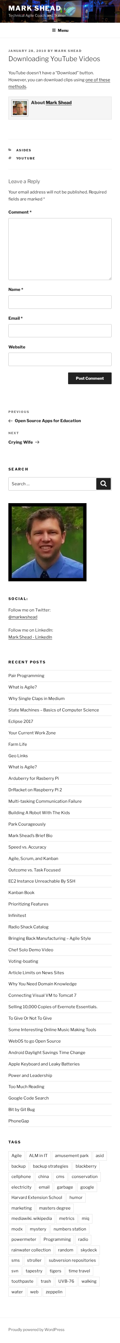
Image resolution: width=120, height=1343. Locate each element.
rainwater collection (31, 1250)
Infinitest (17, 915)
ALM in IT (38, 1155)
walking (89, 1281)
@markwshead (22, 617)
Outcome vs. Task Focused (34, 870)
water (17, 1291)
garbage (65, 1187)
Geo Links (18, 755)
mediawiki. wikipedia (31, 1218)
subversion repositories (72, 1260)
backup (18, 1166)
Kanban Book (21, 892)
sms (15, 1260)
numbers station (70, 1229)
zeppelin (54, 1291)
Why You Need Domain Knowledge (42, 983)
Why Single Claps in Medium (36, 698)
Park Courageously (27, 824)
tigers (55, 1270)
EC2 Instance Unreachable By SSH (41, 881)
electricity (21, 1187)
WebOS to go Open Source (34, 1041)
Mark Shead (34, 8)
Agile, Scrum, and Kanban (33, 858)
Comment (20, 212)
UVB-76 (66, 1281)
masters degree (55, 1208)
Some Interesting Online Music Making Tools (52, 1029)
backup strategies (50, 1166)
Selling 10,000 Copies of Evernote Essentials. (52, 1006)
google (87, 1187)
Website (16, 347)
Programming (57, 1239)
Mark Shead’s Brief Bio (30, 835)
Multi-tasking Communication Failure (45, 801)
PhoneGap (18, 1121)
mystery (38, 1229)
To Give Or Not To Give (30, 1018)
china (43, 1176)
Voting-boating (23, 961)
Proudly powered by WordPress (36, 1329)
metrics (67, 1218)
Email (15, 318)
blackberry (86, 1166)
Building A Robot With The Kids (39, 812)
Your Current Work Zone (32, 732)
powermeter (23, 1239)
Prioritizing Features (28, 904)
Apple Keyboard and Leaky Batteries (44, 1064)
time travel (79, 1270)
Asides (24, 150)
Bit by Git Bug (21, 1109)
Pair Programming (26, 675)
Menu (63, 30)
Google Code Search (28, 1098)
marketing (21, 1208)
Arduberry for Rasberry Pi (33, 778)
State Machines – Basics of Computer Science (53, 710)
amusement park (71, 1155)
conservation (85, 1176)
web (34, 1291)
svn (14, 1270)
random (65, 1250)
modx (17, 1229)
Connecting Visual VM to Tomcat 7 (42, 995)
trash (46, 1281)
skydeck (89, 1250)
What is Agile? (22, 687)
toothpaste (22, 1281)
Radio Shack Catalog (28, 926)
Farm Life (17, 744)
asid (100, 1155)
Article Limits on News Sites (36, 972)
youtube (25, 158)
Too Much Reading (26, 1086)
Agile (16, 1155)
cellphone (21, 1176)
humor (76, 1197)
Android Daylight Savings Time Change (46, 1052)
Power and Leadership (30, 1075)
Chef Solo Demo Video (30, 949)
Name (15, 289)
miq (85, 1218)
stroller (34, 1260)
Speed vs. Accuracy (27, 847)
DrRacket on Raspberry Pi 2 (35, 789)
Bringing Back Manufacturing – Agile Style (49, 938)
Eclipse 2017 (20, 721)
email (44, 1187)
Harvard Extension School (36, 1197)
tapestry (34, 1270)
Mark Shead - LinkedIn (30, 637)
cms (60, 1176)
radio (83, 1239)
